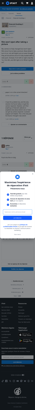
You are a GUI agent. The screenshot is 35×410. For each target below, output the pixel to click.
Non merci (17, 234)
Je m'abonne (17, 218)
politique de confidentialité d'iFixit (15, 225)
